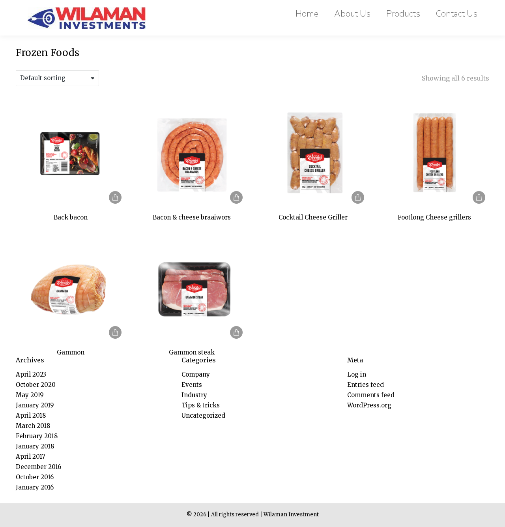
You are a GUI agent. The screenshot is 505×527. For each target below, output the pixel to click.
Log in (356, 374)
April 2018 (31, 415)
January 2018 (35, 446)
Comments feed (371, 395)
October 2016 (35, 477)
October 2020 (36, 384)
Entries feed (365, 384)
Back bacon (71, 217)
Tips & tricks (200, 405)
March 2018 (33, 425)
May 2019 (30, 395)
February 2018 (37, 436)
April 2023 (31, 374)
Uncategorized (203, 415)
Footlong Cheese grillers (434, 217)
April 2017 (30, 456)
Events (191, 384)
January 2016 (35, 487)
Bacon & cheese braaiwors (192, 217)
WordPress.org (369, 405)
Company (195, 374)
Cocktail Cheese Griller (313, 217)
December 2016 (38, 467)
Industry (194, 395)
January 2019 (35, 405)
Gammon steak (192, 352)
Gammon (70, 352)
